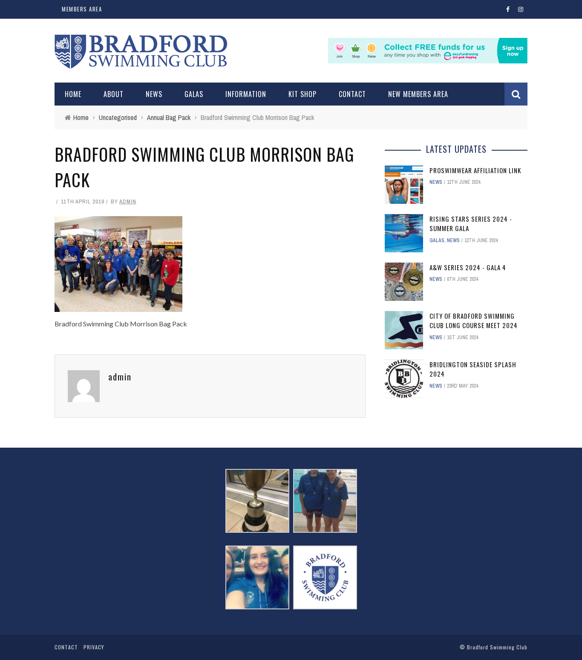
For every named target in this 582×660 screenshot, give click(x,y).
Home (73, 94)
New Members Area (418, 94)
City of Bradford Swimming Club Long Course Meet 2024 (473, 320)
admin (127, 201)
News (154, 94)
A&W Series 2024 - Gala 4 (467, 267)
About (114, 94)
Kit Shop (302, 94)
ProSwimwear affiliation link (475, 170)
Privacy (94, 647)
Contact (352, 94)
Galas (193, 94)
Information (245, 94)
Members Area (82, 9)
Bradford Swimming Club (497, 647)
